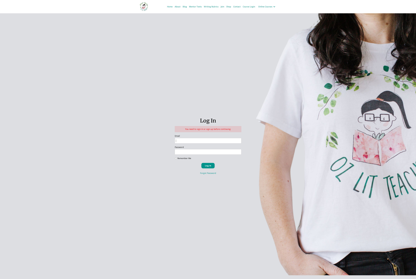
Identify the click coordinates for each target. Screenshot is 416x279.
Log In (208, 165)
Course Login (249, 6)
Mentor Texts (195, 6)
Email (177, 136)
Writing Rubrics (211, 6)
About (177, 6)
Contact (237, 6)
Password (179, 147)
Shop (228, 6)
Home (170, 6)
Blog (185, 6)
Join (222, 6)
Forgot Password (208, 173)
